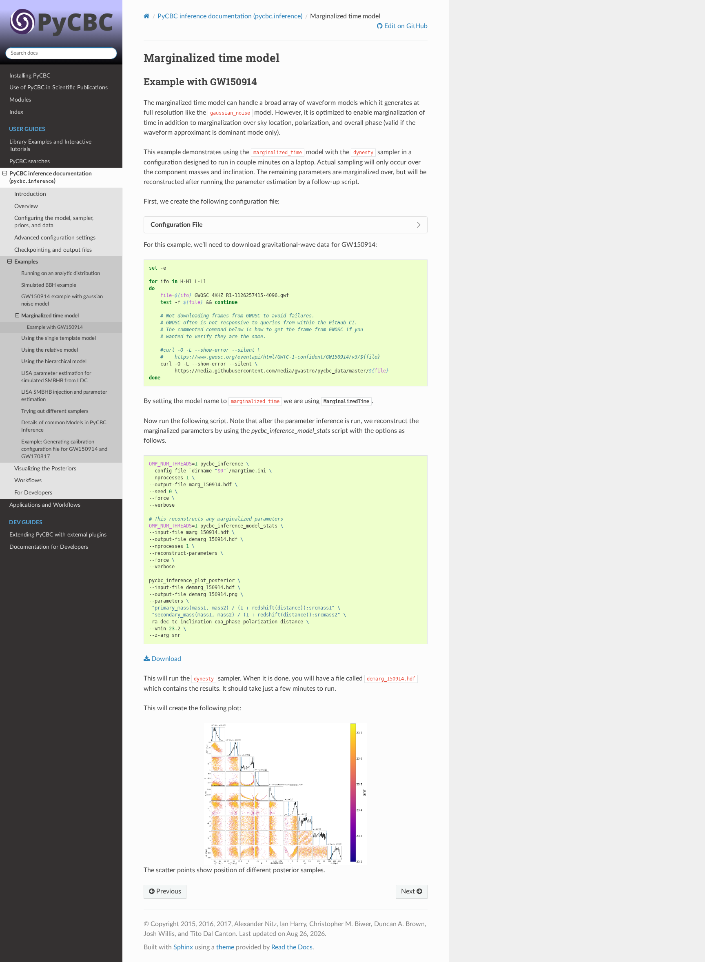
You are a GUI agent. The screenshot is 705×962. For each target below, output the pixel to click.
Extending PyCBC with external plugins (57, 535)
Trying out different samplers (55, 411)
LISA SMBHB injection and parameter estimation (64, 396)
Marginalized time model (50, 316)
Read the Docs (292, 947)
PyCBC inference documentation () (50, 177)
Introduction (30, 194)
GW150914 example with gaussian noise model (62, 300)
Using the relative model (49, 350)
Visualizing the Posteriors (45, 468)
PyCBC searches (29, 161)
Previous (168, 891)
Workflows (28, 480)
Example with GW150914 (55, 327)
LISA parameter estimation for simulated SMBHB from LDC (56, 377)
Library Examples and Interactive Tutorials (50, 145)
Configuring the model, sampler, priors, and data (53, 221)
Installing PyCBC (29, 76)
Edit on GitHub (405, 26)
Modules (20, 100)
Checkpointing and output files (53, 250)
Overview (26, 206)
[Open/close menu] (4, 173)
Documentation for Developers (48, 547)
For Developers (33, 493)
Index (16, 112)
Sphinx (183, 947)
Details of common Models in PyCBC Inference (63, 426)
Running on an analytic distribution (60, 273)
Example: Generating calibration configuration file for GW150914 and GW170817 (64, 449)
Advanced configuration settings (54, 238)
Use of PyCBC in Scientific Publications (58, 87)
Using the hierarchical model (53, 361)
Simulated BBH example (48, 285)
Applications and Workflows (44, 505)
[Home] (147, 16)
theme (225, 947)
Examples (26, 262)
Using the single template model (58, 338)
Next (409, 891)
